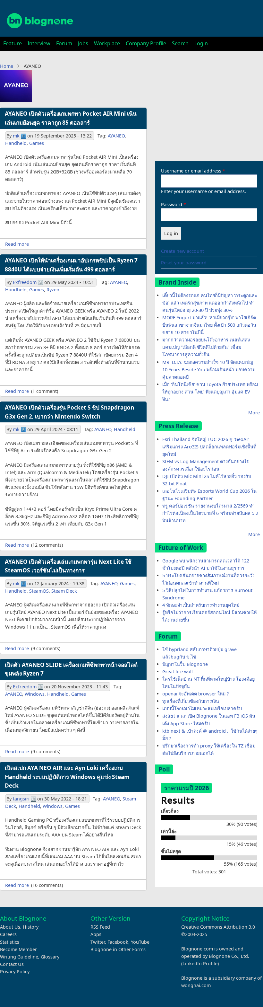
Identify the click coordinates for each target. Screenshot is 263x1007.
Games (36, 143)
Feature (12, 43)
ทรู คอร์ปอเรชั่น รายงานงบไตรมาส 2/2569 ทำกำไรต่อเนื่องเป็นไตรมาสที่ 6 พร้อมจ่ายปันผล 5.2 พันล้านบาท (210, 513)
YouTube (140, 942)
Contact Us (12, 964)
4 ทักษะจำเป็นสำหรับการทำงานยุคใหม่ (200, 605)
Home (6, 66)
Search (180, 43)
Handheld (16, 143)
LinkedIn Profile (199, 963)
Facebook (117, 942)
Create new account (182, 251)
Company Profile (146, 43)
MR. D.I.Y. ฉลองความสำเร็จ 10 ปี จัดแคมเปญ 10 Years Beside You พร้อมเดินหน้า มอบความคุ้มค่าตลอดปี (208, 369)
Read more (17, 244)
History (30, 927)
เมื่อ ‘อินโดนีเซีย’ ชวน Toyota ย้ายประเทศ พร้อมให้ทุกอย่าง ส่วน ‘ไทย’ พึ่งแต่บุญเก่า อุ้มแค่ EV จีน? (210, 391)
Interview (39, 43)
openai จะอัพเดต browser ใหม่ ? (195, 694)
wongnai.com (196, 985)
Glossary (50, 957)
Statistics (9, 942)
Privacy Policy (15, 971)
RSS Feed (100, 927)
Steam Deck (64, 591)
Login (201, 43)
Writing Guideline (19, 957)
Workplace (107, 43)
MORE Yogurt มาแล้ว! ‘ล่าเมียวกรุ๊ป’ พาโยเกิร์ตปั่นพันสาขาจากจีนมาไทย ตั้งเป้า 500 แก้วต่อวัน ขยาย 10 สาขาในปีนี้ (209, 324)
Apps (95, 934)
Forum (64, 43)
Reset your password (184, 263)
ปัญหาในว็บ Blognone (185, 664)
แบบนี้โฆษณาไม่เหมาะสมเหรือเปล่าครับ (202, 708)
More (254, 413)
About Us (10, 927)
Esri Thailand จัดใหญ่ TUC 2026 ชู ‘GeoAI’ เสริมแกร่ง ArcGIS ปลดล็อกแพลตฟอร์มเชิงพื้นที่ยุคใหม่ (209, 446)
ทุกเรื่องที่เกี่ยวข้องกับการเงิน (190, 701)
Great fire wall (177, 671)
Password (171, 204)
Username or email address (191, 171)
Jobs (83, 43)
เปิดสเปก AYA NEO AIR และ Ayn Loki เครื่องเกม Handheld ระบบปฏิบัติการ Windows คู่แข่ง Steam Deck (67, 776)
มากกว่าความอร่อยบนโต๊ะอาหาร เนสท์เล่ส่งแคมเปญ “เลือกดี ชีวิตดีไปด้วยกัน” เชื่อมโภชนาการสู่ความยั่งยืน (206, 347)
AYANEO (116, 136)
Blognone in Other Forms (118, 949)
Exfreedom (25, 282)
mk (16, 136)
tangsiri (21, 799)
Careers (8, 934)
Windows (35, 694)
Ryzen (53, 290)
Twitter (97, 942)
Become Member (18, 949)
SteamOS (39, 591)
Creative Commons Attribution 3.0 (218, 927)
